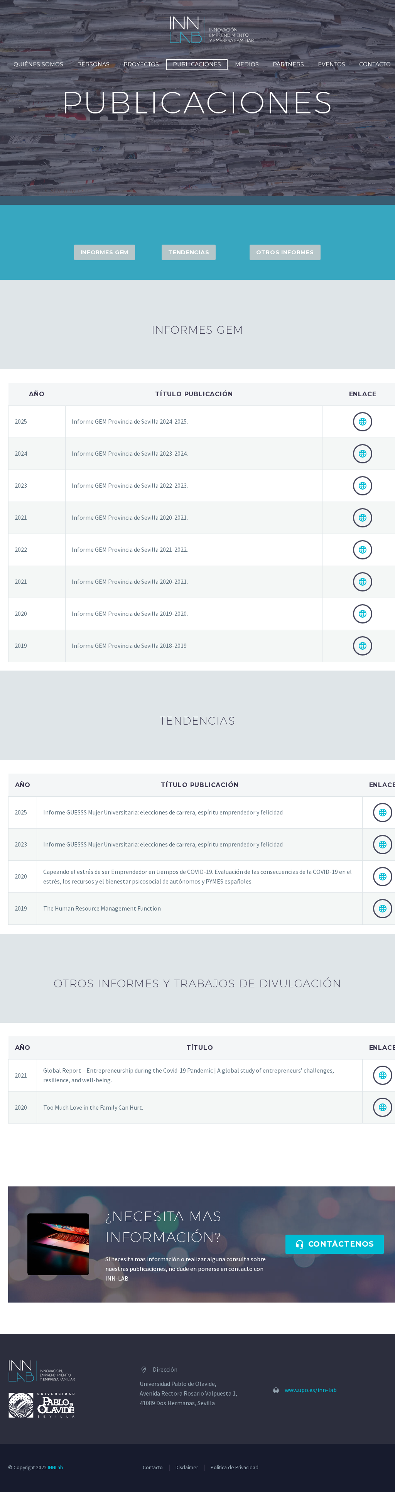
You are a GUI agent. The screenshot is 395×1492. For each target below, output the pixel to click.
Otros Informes (285, 252)
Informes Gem (104, 252)
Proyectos (141, 64)
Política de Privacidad (234, 1467)
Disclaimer (187, 1467)
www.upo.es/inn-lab (311, 1390)
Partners (288, 64)
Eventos (331, 64)
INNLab (55, 1467)
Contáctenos (334, 1244)
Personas (93, 64)
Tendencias (188, 252)
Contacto (153, 1467)
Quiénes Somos (38, 64)
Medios (247, 64)
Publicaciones (197, 64)
